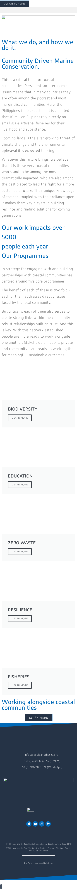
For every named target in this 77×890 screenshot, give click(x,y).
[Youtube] (35, 824)
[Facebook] (29, 824)
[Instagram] (41, 824)
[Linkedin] (48, 824)
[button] (38, 10)
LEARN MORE (20, 417)
